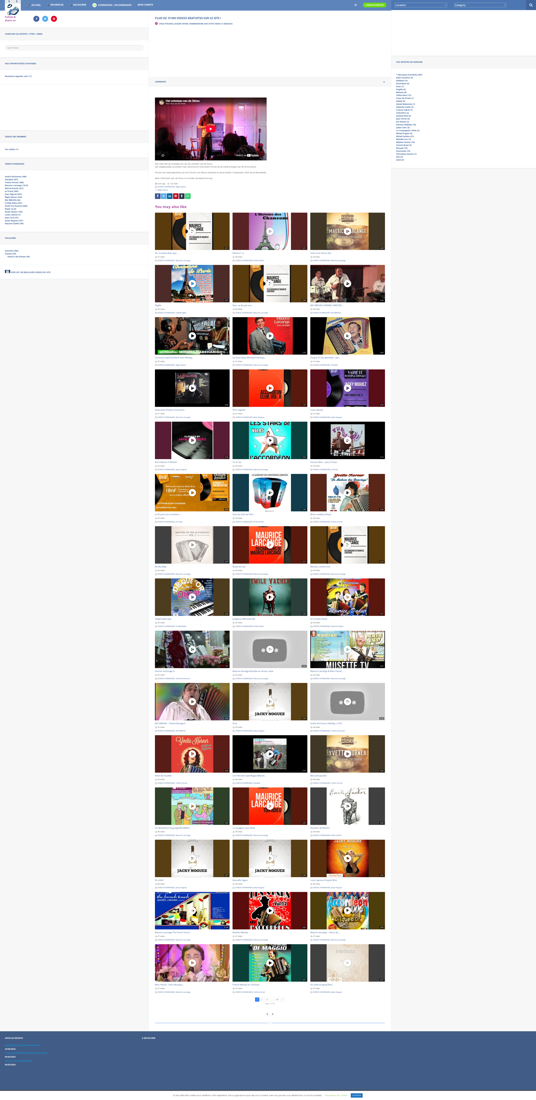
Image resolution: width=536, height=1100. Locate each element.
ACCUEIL (36, 5)
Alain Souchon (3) (404, 77)
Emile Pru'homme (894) (16, 206)
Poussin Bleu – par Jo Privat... (324, 462)
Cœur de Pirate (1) (405, 98)
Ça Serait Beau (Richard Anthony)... (249, 357)
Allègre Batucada (163, 618)
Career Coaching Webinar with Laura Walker (26, 1053)
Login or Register (375, 5)
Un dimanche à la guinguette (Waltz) (172, 827)
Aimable (334, 365)
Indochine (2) (402, 112)
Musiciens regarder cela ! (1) (18, 76)
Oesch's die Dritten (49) (18, 256)
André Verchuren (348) (16, 176)
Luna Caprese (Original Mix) (323, 880)
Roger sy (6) (10, 208)
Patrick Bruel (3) (404, 145)
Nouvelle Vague (240, 880)
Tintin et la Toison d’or (320, 253)
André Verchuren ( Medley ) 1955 (326, 723)
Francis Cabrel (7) (404, 110)
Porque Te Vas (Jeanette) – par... (325, 357)
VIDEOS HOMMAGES (166, 187)
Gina (235, 723)
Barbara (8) (401, 92)
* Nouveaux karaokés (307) (409, 74)
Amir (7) (400, 86)
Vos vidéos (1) (11, 149)
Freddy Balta (181, 313)
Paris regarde (239, 409)
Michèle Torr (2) (403, 139)
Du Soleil (159, 880)
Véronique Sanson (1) (406, 154)
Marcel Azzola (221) (14, 188)
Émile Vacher (258, 260)
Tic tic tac (237, 462)
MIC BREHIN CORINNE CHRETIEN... (326, 305)
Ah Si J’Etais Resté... (319, 618)
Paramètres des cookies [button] (336, 1095)
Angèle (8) (401, 89)
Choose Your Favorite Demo (18, 1060)
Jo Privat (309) (11, 191)
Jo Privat (334, 469)
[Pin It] (176, 196)
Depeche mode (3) (405, 107)
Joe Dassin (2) (402, 121)
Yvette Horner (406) (14, 182)
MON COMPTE (145, 4)
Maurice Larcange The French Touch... (173, 932)
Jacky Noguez (258, 417)
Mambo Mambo (240, 932)
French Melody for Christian (246, 984)
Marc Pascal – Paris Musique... (169, 984)
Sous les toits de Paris (243, 514)
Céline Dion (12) (403, 95)
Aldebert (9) (402, 80)
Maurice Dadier (337, 626)
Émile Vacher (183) (14, 211)
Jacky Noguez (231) (14, 220)
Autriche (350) (11, 250)
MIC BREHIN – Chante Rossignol (170, 723)
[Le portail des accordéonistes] (13, 14)
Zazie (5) (400, 159)
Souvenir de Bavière (320, 827)
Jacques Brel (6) (403, 115)
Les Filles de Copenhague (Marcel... (249, 775)
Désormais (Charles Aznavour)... (170, 409)
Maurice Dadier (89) (14, 223)
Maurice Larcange (183, 260)
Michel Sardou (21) (405, 136)
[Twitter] (164, 196)
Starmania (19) (403, 151)
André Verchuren (183, 678)
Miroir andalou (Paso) (320, 514)
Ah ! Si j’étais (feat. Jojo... (166, 253)
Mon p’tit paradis (318, 775)
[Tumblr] (182, 196)
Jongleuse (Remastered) (244, 618)
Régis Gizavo (181, 187)
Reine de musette (163, 775)
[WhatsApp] (188, 196)
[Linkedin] (170, 196)
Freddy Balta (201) (13, 203)
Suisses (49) (10, 253)
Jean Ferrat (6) (403, 118)
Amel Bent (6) (402, 83)
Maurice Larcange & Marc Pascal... (326, 671)
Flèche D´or (238, 253)
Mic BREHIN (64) (12, 200)
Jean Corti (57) (12, 217)
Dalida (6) (400, 101)
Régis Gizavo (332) (13, 197)
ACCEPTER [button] (356, 1095)
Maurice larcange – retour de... (325, 932)
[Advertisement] (464, 32)
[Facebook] (158, 196)
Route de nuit (239, 566)
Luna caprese (316, 409)
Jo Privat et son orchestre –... (168, 514)
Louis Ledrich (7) (13, 214)
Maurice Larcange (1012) (16, 185)
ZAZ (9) (399, 157)
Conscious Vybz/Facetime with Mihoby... (174, 357)
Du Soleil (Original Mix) (321, 984)
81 (277, 999)
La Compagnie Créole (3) (408, 130)
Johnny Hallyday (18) (406, 124)
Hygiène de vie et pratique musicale (22, 1045)
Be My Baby (161, 566)
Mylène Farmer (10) (405, 142)
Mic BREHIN (336, 313)
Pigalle (158, 305)
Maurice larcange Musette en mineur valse (253, 671)
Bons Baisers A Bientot (166, 462)
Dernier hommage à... (165, 671)
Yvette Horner (337, 522)
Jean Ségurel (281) (13, 194)
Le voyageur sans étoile (244, 827)
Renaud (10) (402, 148)
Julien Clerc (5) (403, 127)
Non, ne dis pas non (242, 305)
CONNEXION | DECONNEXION (114, 5)
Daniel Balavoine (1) (405, 104)
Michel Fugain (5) (404, 133)
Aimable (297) (11, 179)
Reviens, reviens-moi (320, 566)
